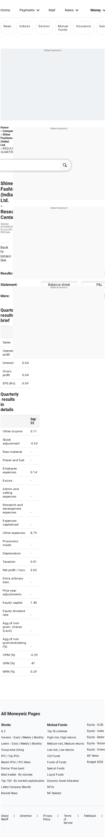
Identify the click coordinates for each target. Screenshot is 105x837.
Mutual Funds (63, 28)
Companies (10, 131)
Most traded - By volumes (17, 774)
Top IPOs (13, 756)
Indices (24, 26)
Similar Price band (12, 768)
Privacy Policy (47, 817)
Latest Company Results (16, 787)
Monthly (39, 737)
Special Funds (56, 768)
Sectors (44, 26)
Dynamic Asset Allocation (63, 781)
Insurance (83, 26)
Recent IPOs (8, 762)
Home (5, 10)
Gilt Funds (53, 756)
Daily (16, 737)
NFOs (50, 787)
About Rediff (4, 817)
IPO (3, 756)
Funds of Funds (56, 762)
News (69, 10)
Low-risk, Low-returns (60, 750)
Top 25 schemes (57, 731)
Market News (9, 793)
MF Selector (54, 793)
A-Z (3, 731)
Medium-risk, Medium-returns (65, 743)
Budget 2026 (95, 762)
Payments (27, 10)
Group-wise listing (12, 750)
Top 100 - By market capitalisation (22, 781)
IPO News (24, 762)
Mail (52, 10)
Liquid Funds (55, 774)
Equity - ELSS (95, 725)
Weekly (26, 737)
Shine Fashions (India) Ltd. (7, 140)
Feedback (90, 816)
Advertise (26, 816)
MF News (93, 756)
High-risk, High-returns (61, 737)
